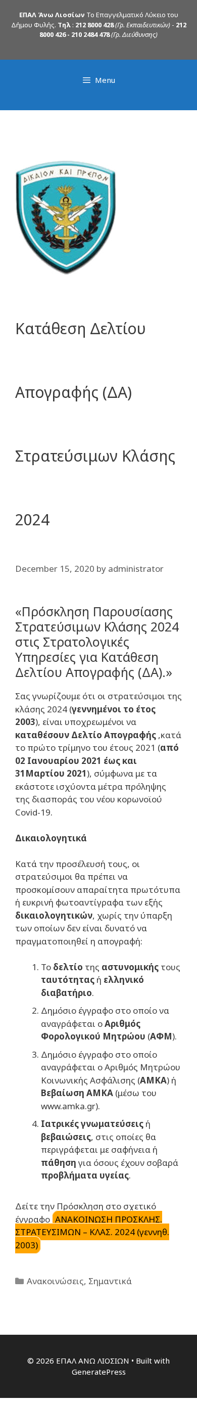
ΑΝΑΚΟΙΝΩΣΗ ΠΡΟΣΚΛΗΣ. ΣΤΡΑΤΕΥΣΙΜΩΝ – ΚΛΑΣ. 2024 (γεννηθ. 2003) (92, 1232)
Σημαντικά (110, 1281)
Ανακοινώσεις (55, 1281)
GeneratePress (99, 1372)
